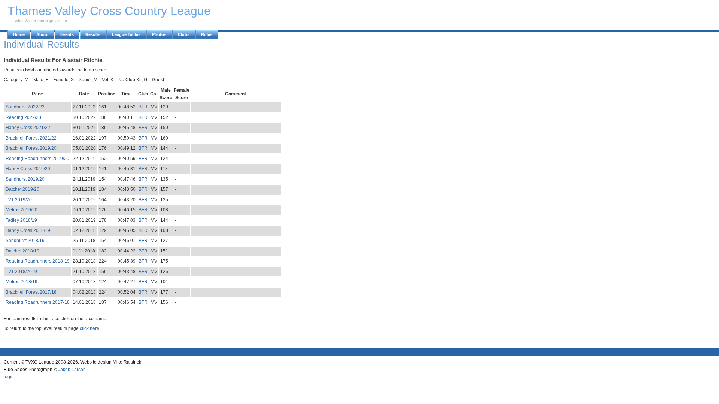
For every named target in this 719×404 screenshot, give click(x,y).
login (9, 376)
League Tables (126, 34)
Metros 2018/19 (21, 281)
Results (92, 34)
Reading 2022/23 (23, 117)
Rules (206, 34)
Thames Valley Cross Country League (109, 11)
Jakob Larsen (72, 369)
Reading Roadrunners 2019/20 (37, 158)
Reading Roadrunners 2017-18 (38, 302)
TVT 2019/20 (19, 199)
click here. (90, 328)
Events (67, 34)
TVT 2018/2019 (21, 271)
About (42, 34)
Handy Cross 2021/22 (28, 127)
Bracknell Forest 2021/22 (31, 138)
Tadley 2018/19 (21, 220)
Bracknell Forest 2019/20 (31, 148)
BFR (143, 107)
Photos (159, 34)
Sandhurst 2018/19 (25, 240)
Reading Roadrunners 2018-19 (38, 261)
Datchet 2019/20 (22, 189)
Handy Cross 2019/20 (28, 168)
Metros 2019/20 (21, 209)
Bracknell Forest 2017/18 (31, 292)
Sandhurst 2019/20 (25, 179)
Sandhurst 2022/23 (25, 107)
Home (19, 34)
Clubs (183, 34)
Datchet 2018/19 (22, 251)
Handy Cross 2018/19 (28, 230)
